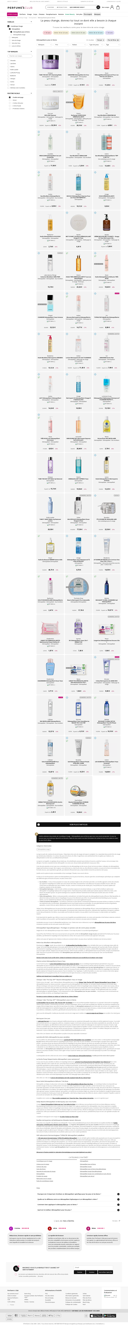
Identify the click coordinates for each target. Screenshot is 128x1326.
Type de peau (94, 45)
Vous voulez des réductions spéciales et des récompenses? (64, 1311)
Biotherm (13, 76)
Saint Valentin (86, 1296)
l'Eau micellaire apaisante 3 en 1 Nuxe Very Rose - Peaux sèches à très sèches (73, 1098)
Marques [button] (41, 45)
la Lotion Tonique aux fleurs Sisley (69, 1117)
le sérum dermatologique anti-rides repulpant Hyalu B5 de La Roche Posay (70, 1078)
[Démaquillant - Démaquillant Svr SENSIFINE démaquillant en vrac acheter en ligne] (79, 81)
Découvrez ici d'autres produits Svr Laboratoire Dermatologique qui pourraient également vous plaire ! (64, 1152)
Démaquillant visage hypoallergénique (91, 1171)
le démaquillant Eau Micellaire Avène (76, 945)
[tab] (20, 93)
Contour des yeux (41, 1166)
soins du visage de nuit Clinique (94, 1013)
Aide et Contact (12, 1)
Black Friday (86, 1302)
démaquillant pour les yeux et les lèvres (105, 922)
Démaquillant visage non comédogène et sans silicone (95, 1174)
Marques (97, 14)
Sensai (12, 85)
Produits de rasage (41, 1176)
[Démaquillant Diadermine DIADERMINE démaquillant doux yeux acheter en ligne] (50, 687)
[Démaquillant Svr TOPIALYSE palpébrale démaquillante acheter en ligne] (107, 323)
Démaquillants (32, 17)
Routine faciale (14, 93)
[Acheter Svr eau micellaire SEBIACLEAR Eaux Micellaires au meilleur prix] (78, 143)
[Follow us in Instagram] (86, 1315)
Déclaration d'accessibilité (73, 1300)
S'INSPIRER (50, 7)
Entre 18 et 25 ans (61, 33)
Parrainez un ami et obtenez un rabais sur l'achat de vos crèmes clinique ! (57, 996)
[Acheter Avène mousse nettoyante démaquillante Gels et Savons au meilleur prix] (78, 305)
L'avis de (64, 1220)
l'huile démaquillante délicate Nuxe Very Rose (80, 1084)
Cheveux (41, 14)
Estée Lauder (14, 69)
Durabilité (48, 1300)
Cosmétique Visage (22, 17)
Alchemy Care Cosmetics (17, 88)
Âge (107, 45)
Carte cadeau (11, 1302)
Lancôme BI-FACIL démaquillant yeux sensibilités (77, 1040)
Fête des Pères (87, 1298)
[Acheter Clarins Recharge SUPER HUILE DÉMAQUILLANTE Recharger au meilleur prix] (78, 103)
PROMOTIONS (62, 7)
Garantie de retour (87, 1)
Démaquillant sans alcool (87, 1176)
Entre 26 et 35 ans (78, 33)
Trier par (99, 40)
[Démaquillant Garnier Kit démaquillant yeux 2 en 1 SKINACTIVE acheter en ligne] (79, 647)
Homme (61, 14)
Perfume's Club (12, 17)
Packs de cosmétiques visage (44, 1181)
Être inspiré (88, 14)
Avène (12, 82)
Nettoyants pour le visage (43, 1178)
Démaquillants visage (44, 849)
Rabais (74, 45)
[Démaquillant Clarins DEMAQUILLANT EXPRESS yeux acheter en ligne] (79, 485)
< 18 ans (47, 33)
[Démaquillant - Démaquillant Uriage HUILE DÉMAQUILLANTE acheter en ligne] (107, 202)
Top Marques (13, 52)
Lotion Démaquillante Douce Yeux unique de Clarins (64, 964)
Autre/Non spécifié (105, 1272)
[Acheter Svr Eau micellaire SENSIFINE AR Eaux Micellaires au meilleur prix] (106, 103)
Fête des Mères (87, 1300)
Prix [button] (56, 45)
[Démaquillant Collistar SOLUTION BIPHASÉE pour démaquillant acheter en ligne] (50, 768)
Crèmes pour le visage (42, 1164)
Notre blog (27, 1293)
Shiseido (13, 60)
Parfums (23, 14)
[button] (14, 1305)
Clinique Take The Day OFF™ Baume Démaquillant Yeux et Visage (97, 982)
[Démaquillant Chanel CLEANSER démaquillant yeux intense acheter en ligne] (50, 323)
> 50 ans (109, 33)
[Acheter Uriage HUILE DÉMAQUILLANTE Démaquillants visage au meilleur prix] (106, 183)
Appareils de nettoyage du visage (46, 1171)
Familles (11, 22)
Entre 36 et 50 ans (96, 33)
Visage (29, 14)
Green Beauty (70, 14)
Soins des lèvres (41, 1169)
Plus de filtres (112, 40)
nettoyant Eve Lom (43, 1021)
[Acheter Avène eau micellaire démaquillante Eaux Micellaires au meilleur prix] (50, 183)
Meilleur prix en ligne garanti (39, 1)
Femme (79, 1272)
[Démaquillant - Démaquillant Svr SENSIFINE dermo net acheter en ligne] (107, 364)
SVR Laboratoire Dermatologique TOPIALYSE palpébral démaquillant (57, 1138)
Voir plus (115, 1221)
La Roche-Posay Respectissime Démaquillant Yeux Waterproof (92, 1062)
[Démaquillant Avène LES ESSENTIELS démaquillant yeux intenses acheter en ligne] (107, 768)
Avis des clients (49, 1296)
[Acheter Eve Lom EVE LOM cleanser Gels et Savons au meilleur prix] (50, 103)
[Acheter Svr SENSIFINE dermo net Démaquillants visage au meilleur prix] (106, 345)
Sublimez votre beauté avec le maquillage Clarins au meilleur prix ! (54, 976)
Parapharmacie (51, 14)
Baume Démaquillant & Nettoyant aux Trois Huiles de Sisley (58, 1104)
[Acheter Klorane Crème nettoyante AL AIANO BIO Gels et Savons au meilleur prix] (106, 668)
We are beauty (49, 1298)
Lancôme (13, 63)
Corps (35, 14)
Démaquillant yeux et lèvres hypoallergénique (93, 1169)
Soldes (85, 1293)
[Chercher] (98, 7)
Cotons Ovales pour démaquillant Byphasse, (80, 1056)
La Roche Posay (15, 73)
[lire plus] (40, 1276)
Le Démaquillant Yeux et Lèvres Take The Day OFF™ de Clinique (54, 1002)
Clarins (12, 66)
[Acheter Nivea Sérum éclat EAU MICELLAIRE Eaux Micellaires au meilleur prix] (106, 426)
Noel (84, 1304)
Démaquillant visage (86, 1166)
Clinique (12, 79)
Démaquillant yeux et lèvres (88, 1164)
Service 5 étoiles (62, 1)
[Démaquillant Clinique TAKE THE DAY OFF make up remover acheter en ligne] (50, 485)
